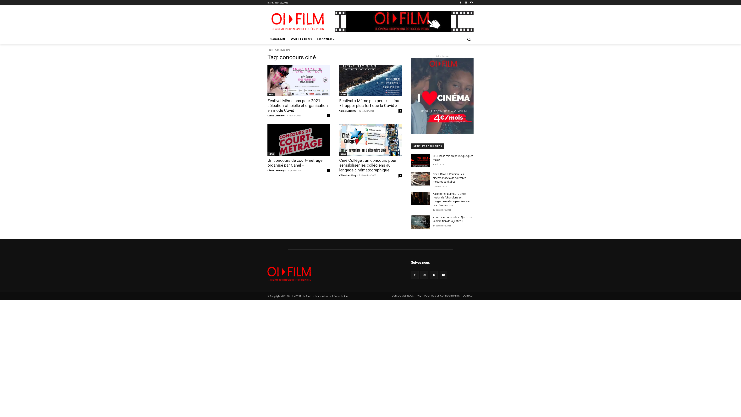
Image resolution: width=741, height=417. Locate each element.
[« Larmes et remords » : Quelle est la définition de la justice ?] (420, 222)
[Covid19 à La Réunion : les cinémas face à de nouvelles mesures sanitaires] (420, 179)
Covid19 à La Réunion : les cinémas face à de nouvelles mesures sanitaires (449, 178)
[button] (469, 39)
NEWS (271, 94)
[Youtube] (471, 3)
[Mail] (433, 275)
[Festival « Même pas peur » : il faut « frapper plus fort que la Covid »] (370, 80)
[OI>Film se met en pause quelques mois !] (420, 160)
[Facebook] (460, 3)
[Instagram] (466, 3)
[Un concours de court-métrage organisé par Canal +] (298, 140)
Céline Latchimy (275, 115)
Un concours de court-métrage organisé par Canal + (294, 163)
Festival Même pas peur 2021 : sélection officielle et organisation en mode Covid (297, 105)
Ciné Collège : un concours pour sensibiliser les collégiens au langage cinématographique (368, 165)
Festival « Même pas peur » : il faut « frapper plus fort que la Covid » (370, 103)
